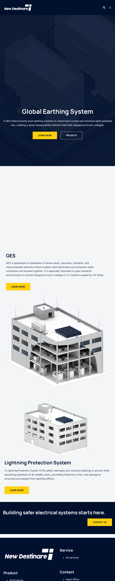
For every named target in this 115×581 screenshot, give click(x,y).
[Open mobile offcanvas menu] (110, 8)
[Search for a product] (104, 7)
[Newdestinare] (18, 7)
